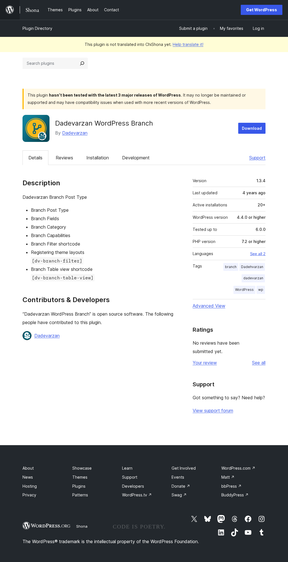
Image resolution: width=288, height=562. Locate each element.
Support (257, 157)
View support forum (213, 410)
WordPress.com (238, 468)
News (27, 477)
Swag (179, 494)
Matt (228, 477)
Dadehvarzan (252, 267)
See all (259, 362)
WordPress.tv (137, 494)
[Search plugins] (82, 63)
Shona (81, 526)
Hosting (29, 486)
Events (178, 477)
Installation (97, 157)
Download (252, 128)
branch (231, 267)
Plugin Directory (37, 28)
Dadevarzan (74, 133)
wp (260, 289)
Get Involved (184, 468)
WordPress (244, 289)
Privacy (29, 494)
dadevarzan (253, 278)
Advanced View (209, 306)
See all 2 (258, 253)
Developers (133, 486)
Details (35, 157)
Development (136, 157)
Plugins (79, 486)
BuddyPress (235, 494)
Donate (181, 486)
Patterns (80, 494)
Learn (127, 468)
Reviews (64, 157)
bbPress (231, 486)
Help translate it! (188, 44)
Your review (205, 362)
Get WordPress (261, 9)
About (28, 468)
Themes (79, 477)
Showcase (82, 468)
